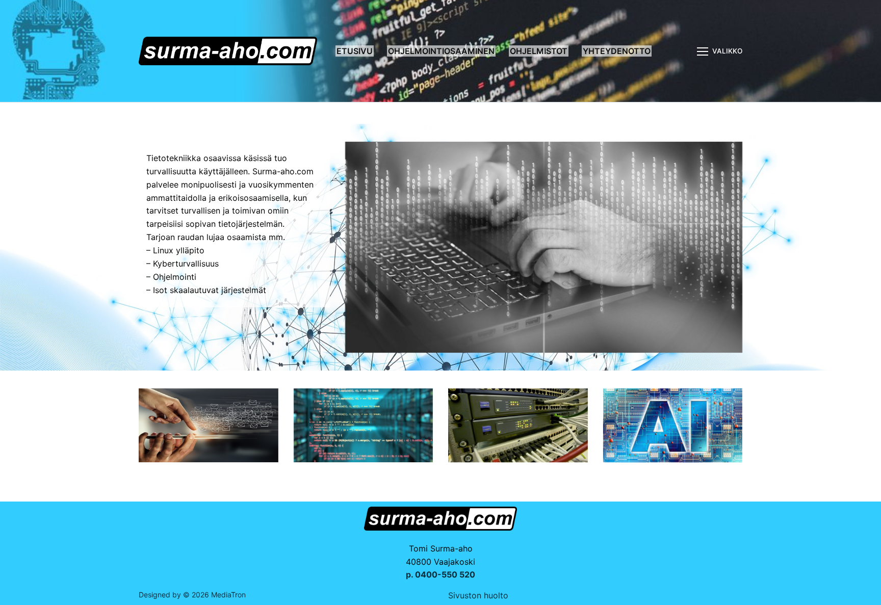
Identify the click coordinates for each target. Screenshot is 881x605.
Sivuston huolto (478, 595)
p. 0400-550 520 (440, 574)
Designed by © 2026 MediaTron (192, 594)
